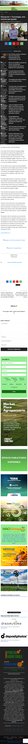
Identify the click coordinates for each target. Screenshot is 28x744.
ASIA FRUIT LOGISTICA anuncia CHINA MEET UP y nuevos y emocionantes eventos (21, 295)
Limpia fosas (10, 541)
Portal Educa (20, 737)
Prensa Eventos (10, 738)
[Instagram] (10, 729)
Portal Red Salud (13, 737)
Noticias (2, 14)
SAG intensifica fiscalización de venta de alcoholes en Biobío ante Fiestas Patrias (17, 128)
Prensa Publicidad (9, 668)
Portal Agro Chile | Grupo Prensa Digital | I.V (11, 21)
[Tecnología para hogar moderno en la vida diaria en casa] (4, 82)
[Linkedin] (14, 729)
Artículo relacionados (6, 51)
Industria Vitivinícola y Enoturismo (3, 57)
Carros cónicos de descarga (8, 538)
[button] (26, 9)
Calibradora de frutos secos (13, 540)
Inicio (2, 12)
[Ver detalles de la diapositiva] (14, 267)
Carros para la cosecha (8, 534)
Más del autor (17, 51)
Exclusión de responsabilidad (17, 741)
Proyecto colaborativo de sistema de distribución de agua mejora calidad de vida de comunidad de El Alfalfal (7, 295)
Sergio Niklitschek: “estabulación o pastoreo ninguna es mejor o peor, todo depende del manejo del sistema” (17, 120)
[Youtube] (21, 729)
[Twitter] (17, 729)
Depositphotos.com (4, 641)
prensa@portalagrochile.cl (17, 725)
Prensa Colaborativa (18, 668)
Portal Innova (6, 737)
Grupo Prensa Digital (6, 741)
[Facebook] (6, 729)
